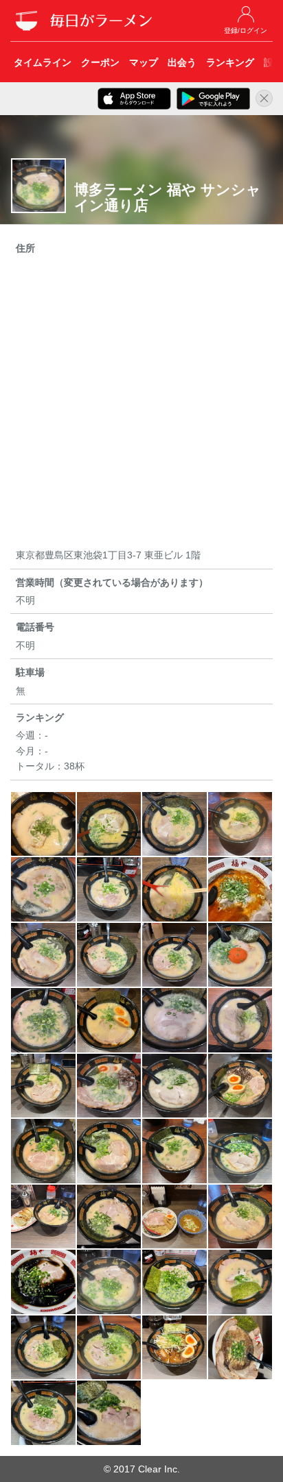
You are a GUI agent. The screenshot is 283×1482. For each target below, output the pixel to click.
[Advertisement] (141, 403)
